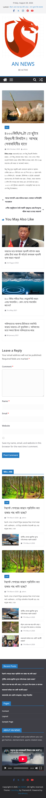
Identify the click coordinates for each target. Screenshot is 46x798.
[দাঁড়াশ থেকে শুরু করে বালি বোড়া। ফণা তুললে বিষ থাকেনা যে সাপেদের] (10, 628)
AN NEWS (23, 63)
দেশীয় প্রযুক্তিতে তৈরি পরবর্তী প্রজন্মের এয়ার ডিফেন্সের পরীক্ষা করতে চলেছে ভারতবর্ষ (23, 209)
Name (6, 401)
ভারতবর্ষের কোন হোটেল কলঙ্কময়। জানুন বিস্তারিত (17, 695)
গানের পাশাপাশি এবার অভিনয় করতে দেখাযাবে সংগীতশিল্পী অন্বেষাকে (23, 200)
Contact (5, 711)
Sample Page (7, 722)
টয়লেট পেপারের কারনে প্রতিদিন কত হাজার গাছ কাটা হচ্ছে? (22, 510)
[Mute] (36, 768)
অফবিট (6, 502)
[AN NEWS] (5, 80)
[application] (23, 759)
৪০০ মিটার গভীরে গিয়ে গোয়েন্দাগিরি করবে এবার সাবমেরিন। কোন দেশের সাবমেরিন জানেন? (21, 302)
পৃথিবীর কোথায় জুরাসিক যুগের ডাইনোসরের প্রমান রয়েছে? (29, 538)
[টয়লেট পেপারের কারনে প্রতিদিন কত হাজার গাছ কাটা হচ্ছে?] (23, 487)
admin (25, 149)
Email (5, 413)
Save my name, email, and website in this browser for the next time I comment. (21, 445)
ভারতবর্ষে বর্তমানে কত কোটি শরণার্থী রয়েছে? (31, 639)
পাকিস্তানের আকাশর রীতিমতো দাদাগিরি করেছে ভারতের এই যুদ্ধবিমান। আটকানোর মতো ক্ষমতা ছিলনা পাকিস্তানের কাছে (22, 327)
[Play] (5, 768)
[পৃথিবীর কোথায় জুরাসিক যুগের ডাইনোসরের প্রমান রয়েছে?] (10, 540)
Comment (7, 366)
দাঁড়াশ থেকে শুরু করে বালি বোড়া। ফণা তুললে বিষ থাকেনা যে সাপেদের (31, 625)
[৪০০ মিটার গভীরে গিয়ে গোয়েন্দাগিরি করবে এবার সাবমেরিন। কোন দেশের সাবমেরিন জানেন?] (23, 274)
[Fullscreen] (40, 768)
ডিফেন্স (7, 127)
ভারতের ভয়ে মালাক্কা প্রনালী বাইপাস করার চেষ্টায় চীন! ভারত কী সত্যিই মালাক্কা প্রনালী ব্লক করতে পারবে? (23, 254)
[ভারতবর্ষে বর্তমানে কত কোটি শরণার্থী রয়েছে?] (10, 641)
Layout (5, 716)
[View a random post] (41, 80)
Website (6, 425)
